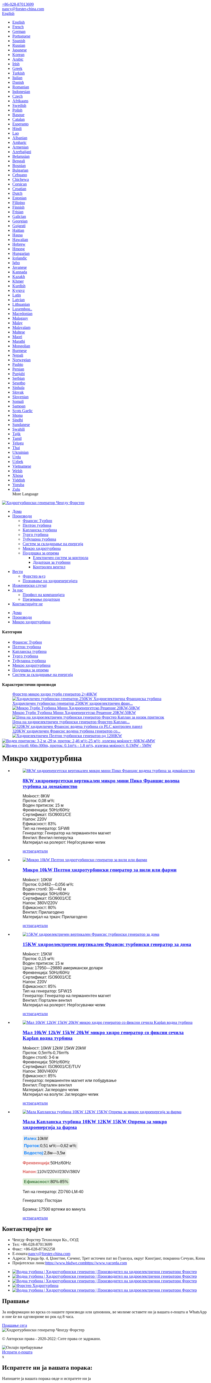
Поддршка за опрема (41, 553)
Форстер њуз (34, 576)
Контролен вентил (49, 567)
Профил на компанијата (44, 594)
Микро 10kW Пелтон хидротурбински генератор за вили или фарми (100, 870)
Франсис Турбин (37, 520)
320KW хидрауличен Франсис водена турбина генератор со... (66, 731)
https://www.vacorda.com (106, 1263)
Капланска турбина (40, 530)
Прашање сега (14, 1325)
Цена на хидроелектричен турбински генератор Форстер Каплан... (71, 722)
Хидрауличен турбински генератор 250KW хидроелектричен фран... (72, 703)
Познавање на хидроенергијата (50, 581)
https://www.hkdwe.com (65, 1263)
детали (42, 851)
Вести (17, 571)
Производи (22, 516)
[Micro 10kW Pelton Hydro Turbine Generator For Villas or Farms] (85, 860)
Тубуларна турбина (39, 539)
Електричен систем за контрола (60, 557)
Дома (17, 511)
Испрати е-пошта (17, 1352)
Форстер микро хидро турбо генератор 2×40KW (54, 694)
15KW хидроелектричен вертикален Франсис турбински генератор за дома (107, 944)
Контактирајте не (27, 604)
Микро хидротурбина (42, 548)
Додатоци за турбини (52, 562)
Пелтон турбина (37, 525)
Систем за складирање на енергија (53, 544)
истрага (29, 851)
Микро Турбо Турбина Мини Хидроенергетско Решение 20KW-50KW (74, 712)
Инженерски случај (29, 585)
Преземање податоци (41, 599)
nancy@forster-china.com (49, 1253)
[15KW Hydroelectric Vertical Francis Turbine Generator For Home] (91, 934)
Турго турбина (35, 534)
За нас (17, 590)
